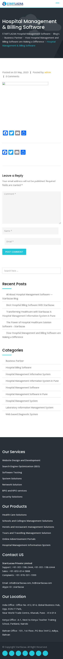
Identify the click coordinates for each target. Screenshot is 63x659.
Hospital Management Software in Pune (27, 394)
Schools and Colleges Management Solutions (27, 520)
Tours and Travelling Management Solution (26, 532)
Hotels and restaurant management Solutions (28, 526)
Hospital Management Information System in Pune (32, 380)
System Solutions (12, 478)
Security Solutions (12, 496)
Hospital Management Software (22, 387)
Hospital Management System (22, 400)
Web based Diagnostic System (22, 414)
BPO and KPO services (14, 490)
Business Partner (15, 360)
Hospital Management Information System (28, 374)
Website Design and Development (21, 460)
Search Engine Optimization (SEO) (21, 466)
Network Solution (12, 484)
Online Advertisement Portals (18, 538)
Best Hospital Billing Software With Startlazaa (30, 304)
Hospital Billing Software (18, 367)
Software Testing (12, 472)
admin (47, 72)
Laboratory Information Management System (29, 407)
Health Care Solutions (14, 514)
